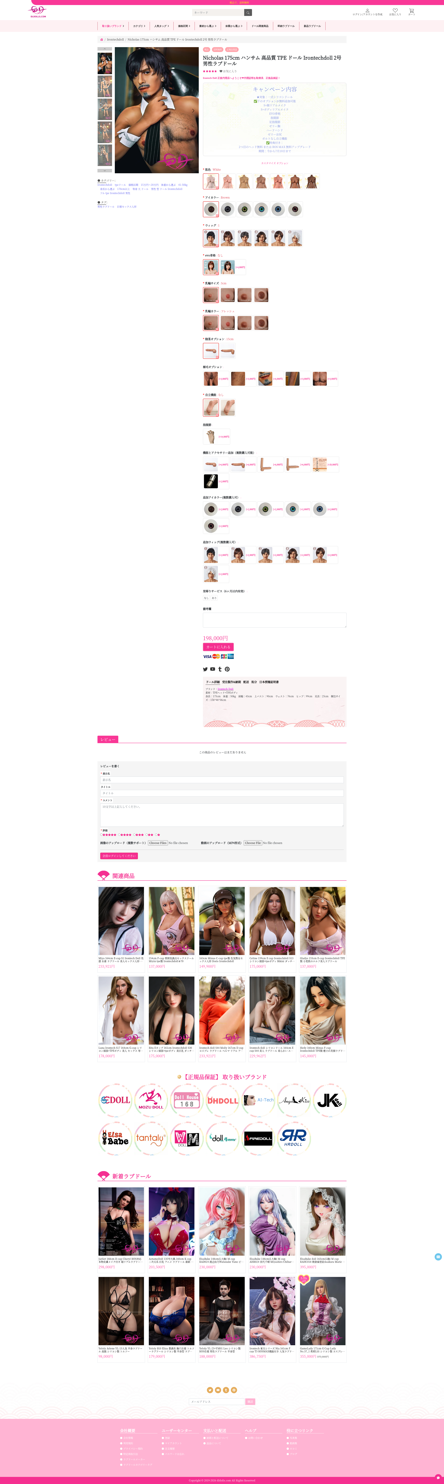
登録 (167, 1437)
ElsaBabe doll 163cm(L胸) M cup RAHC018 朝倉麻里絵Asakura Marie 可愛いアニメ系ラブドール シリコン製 (322, 1260)
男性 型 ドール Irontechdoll (166, 189)
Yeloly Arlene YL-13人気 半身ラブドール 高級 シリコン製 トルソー (120, 1350)
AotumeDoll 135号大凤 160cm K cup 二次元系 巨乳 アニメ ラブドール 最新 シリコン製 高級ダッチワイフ (171, 1260)
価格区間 (133, 184)
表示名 (106, 773)
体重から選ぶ (168, 184)
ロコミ (293, 1448)
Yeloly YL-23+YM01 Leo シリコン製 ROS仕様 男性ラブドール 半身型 (220, 1350)
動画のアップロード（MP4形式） (222, 843)
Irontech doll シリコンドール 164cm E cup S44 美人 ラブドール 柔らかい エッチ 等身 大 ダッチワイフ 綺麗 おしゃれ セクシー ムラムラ (272, 1049)
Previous (104, 49)
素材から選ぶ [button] (206, 26)
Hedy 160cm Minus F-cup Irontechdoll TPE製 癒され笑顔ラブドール (322, 1049)
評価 (105, 830)
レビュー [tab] (108, 739)
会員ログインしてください (119, 856)
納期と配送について (217, 1437)
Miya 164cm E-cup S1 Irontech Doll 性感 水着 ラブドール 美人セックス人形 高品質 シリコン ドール (121, 960)
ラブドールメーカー (134, 1459)
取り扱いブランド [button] (112, 26)
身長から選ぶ (107, 189)
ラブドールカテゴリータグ (137, 1464)
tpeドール (120, 184)
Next (104, 170)
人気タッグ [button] (160, 26)
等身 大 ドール (140, 189)
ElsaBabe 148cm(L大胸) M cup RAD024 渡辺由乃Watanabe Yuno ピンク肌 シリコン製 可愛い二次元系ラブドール (221, 1260)
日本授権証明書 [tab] (269, 682)
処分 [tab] (254, 682)
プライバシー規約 (133, 1448)
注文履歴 (170, 1448)
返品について (214, 1443)
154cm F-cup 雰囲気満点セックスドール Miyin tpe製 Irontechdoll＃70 (171, 960)
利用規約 (128, 1443)
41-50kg (182, 184)
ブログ (293, 1454)
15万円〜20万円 (150, 184)
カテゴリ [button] (138, 26)
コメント (107, 800)
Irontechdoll (115, 39)
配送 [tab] (246, 682)
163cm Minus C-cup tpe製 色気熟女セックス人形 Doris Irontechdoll (221, 960)
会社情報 (128, 1437)
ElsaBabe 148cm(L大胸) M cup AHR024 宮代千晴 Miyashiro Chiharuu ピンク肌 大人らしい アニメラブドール (272, 1260)
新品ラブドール (312, 26)
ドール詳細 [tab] (213, 682)
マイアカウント (173, 1443)
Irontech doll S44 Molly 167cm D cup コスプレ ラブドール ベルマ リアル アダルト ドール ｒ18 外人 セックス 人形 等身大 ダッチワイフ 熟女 (221, 1049)
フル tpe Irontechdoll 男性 (115, 193)
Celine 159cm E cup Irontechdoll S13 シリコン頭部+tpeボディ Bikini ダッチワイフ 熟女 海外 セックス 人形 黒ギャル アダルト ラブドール (272, 960)
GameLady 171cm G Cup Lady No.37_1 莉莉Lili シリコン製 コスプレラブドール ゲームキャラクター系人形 (322, 1350)
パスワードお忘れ (174, 1454)
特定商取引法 (130, 1454)
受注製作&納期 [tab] (231, 682)
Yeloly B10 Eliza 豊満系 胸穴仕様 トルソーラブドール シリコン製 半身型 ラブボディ (171, 1350)
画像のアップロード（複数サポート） (123, 843)
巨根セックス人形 (126, 206)
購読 (250, 1402)
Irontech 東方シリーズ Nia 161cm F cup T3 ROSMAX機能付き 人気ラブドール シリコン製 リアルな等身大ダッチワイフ (272, 1350)
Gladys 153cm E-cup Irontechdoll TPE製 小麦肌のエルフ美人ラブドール (322, 960)
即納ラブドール (286, 26)
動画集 (293, 1443)
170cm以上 (123, 189)
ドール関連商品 (259, 26)
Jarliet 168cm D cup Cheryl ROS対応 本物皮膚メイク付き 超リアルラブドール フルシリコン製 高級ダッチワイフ (121, 1260)
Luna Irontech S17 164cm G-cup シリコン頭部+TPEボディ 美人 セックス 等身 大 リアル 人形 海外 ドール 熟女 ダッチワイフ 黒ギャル (121, 1049)
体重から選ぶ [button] (232, 26)
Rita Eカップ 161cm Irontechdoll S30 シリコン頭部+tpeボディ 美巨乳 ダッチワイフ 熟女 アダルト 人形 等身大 (171, 1049)
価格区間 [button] (183, 26)
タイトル (105, 787)
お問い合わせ (255, 1437)
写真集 (293, 1437)
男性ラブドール (105, 206)
